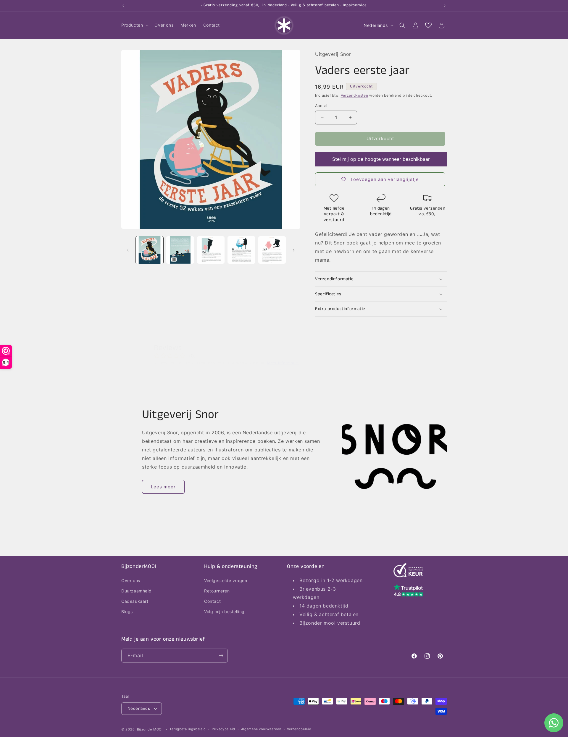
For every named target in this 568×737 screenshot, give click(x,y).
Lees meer (163, 487)
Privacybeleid (223, 729)
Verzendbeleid (299, 729)
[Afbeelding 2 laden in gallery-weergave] (180, 250)
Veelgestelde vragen (225, 580)
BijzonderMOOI (150, 729)
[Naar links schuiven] (127, 250)
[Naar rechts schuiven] (293, 250)
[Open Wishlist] (428, 25)
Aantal (321, 105)
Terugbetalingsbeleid (188, 729)
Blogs (127, 611)
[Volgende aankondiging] (444, 5)
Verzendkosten (354, 95)
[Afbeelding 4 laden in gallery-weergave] (241, 250)
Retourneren (217, 590)
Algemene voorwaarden (261, 729)
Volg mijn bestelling (224, 611)
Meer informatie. (283, 363)
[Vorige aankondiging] (123, 5)
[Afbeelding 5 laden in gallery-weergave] (272, 250)
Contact (212, 600)
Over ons (130, 580)
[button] (134, 25)
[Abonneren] (220, 656)
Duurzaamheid (136, 590)
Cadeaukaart (135, 600)
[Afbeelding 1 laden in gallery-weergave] (149, 250)
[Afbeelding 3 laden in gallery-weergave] (211, 250)
